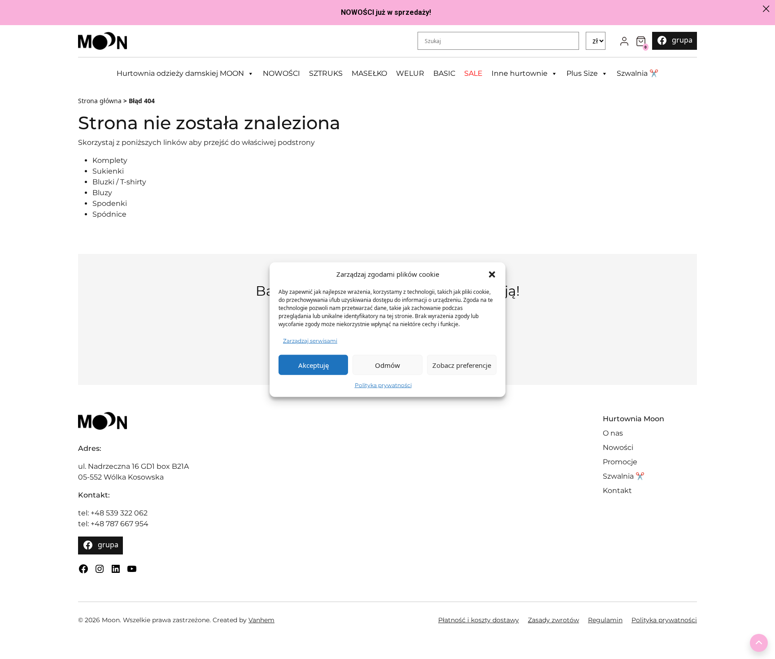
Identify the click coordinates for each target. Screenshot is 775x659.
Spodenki (109, 203)
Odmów (387, 364)
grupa (682, 40)
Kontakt (617, 490)
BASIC (444, 73)
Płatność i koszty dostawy (478, 620)
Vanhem (261, 620)
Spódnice (109, 214)
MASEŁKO (369, 73)
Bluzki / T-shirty (119, 182)
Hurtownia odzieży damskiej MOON (180, 73)
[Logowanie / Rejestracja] (624, 41)
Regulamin (605, 620)
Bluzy (102, 192)
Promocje (620, 462)
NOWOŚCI (281, 73)
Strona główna (100, 100)
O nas (613, 433)
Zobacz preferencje (461, 364)
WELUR (410, 73)
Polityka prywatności (383, 385)
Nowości (618, 447)
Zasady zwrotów (553, 620)
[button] (492, 274)
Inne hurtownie (520, 73)
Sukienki (108, 171)
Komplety (109, 160)
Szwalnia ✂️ (637, 73)
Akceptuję (313, 364)
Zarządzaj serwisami (310, 340)
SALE (473, 73)
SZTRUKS (326, 73)
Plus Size (582, 73)
